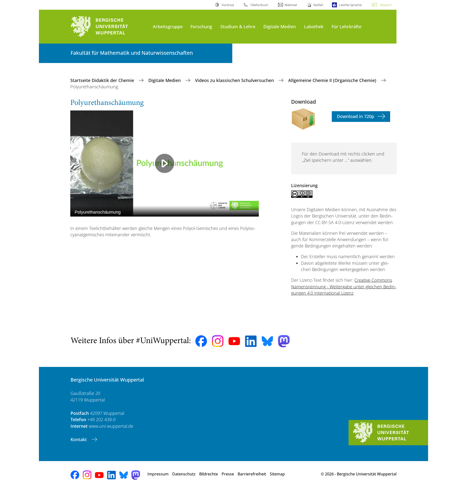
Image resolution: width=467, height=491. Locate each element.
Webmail (291, 5)
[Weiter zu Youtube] (234, 341)
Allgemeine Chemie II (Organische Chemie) (332, 80)
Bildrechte (208, 474)
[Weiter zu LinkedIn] (251, 341)
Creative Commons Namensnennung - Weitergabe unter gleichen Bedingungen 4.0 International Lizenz (343, 286)
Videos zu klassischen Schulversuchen (235, 80)
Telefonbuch (259, 5)
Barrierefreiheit (252, 474)
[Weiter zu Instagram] (218, 341)
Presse (228, 474)
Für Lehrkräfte (346, 26)
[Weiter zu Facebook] (201, 341)
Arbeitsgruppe (168, 26)
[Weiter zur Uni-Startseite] (109, 26)
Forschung (201, 26)
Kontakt (79, 439)
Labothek (313, 26)
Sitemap (277, 474)
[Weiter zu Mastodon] (284, 341)
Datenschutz (184, 474)
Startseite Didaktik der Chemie (102, 80)
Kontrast (228, 5)
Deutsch (386, 5)
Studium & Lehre (237, 26)
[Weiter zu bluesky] (267, 341)
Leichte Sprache (350, 5)
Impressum (158, 474)
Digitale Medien (279, 26)
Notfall (318, 5)
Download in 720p (355, 116)
